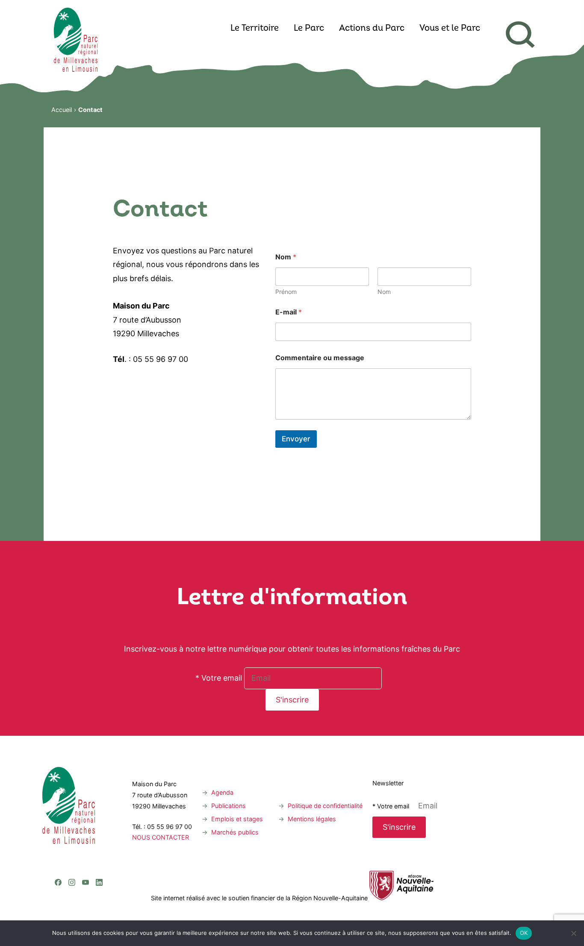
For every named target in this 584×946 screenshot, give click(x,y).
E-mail (288, 312)
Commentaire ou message (319, 358)
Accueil (61, 109)
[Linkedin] (99, 847)
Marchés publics (235, 832)
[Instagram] (71, 847)
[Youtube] (85, 847)
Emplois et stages (237, 819)
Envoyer (296, 439)
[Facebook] (58, 847)
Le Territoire (254, 28)
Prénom (286, 291)
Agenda (222, 792)
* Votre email (218, 677)
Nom (384, 291)
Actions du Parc (371, 28)
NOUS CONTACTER (160, 837)
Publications (228, 805)
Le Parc (309, 28)
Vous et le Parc (449, 28)
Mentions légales (312, 819)
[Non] (573, 933)
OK (524, 932)
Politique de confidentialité (325, 805)
